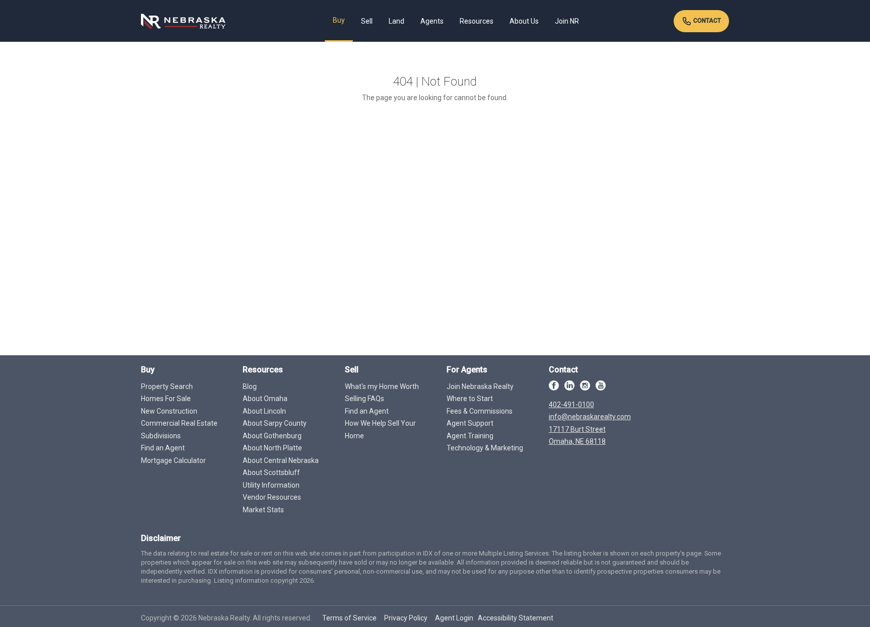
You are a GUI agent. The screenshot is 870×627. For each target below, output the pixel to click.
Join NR (567, 21)
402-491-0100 (571, 405)
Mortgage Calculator (173, 460)
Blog (250, 386)
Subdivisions (161, 436)
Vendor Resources (272, 497)
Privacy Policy (405, 618)
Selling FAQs (364, 399)
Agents (432, 21)
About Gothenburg (272, 436)
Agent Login (454, 618)
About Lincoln (264, 411)
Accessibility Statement (515, 618)
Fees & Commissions (480, 411)
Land (396, 21)
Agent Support (470, 423)
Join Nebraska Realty (480, 386)
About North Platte (272, 448)
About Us (524, 21)
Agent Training (470, 436)
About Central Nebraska (281, 460)
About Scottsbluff (271, 472)
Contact (706, 20)
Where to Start (470, 399)
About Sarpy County (275, 423)
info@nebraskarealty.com (590, 417)
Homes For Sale (166, 399)
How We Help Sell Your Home (380, 429)
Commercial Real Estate (179, 423)
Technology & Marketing (485, 448)
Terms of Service (349, 618)
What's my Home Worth (382, 386)
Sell (367, 21)
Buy (339, 20)
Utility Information (271, 485)
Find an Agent (163, 448)
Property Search (167, 386)
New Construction (169, 411)
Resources (476, 21)
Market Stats (263, 510)
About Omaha (265, 399)
